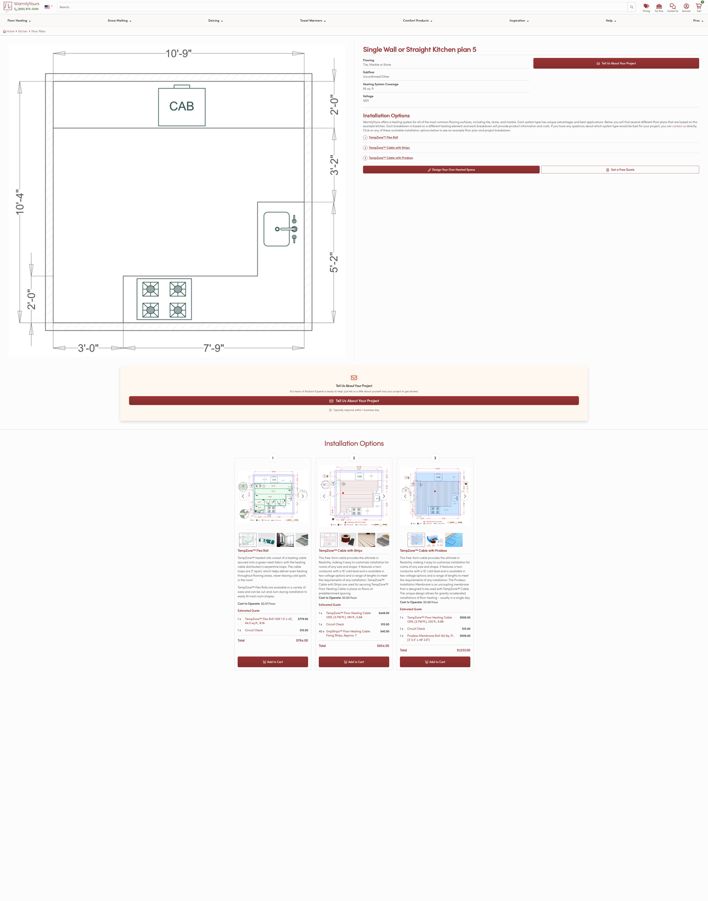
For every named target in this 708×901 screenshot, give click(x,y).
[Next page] (302, 496)
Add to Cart (274, 662)
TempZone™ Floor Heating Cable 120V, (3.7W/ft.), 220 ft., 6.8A (429, 619)
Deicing (214, 20)
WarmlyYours (26, 3)
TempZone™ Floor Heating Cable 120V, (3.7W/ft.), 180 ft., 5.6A (348, 615)
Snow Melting (118, 20)
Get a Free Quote (622, 169)
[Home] (8, 7)
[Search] (631, 7)
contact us (679, 126)
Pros (696, 20)
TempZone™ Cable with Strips (389, 147)
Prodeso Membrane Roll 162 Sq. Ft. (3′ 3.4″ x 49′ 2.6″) (430, 638)
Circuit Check (254, 630)
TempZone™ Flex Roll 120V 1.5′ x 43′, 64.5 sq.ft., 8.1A (269, 621)
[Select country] (49, 7)
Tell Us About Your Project (619, 63)
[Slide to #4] (304, 540)
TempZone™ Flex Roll (383, 137)
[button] (673, 7)
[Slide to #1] (247, 540)
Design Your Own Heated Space (453, 169)
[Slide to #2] (266, 540)
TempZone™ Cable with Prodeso (391, 158)
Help (609, 20)
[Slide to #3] (285, 540)
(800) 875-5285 (28, 9)
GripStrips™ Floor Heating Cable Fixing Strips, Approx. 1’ (348, 633)
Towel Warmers (311, 20)
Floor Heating (18, 20)
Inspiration (518, 20)
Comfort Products (416, 20)
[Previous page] (243, 496)
